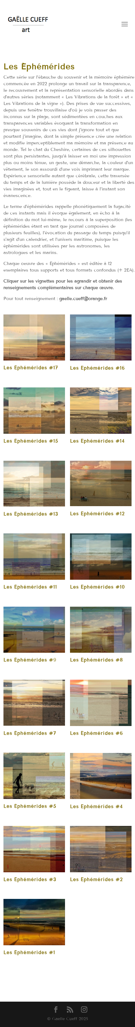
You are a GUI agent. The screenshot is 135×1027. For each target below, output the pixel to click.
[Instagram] (84, 1010)
